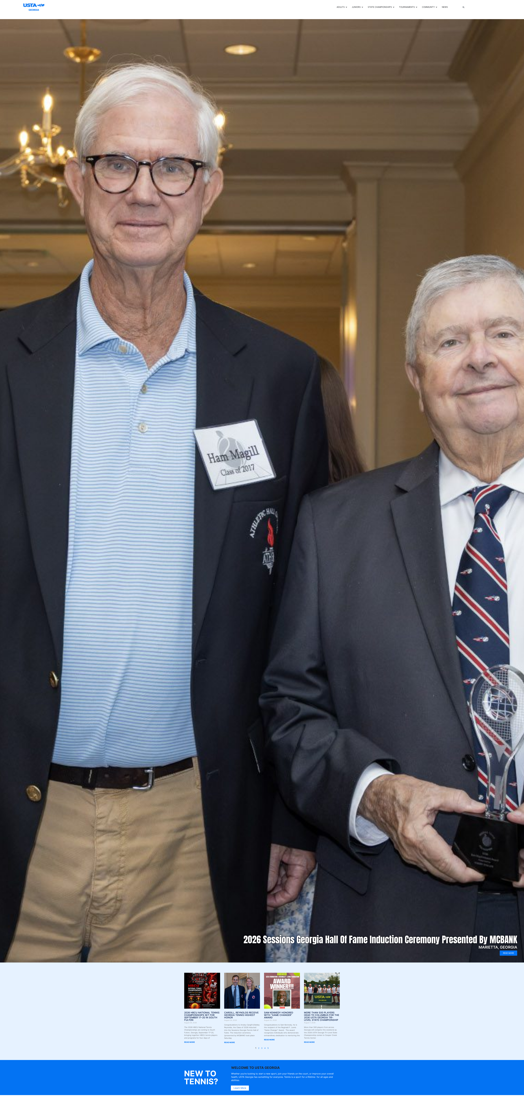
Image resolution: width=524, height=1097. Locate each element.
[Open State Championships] (394, 7)
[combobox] (482, 7)
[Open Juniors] (362, 7)
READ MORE (189, 1042)
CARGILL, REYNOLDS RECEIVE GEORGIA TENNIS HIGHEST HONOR (241, 1015)
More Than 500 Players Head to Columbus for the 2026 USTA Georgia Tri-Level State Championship (321, 1016)
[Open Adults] (346, 7)
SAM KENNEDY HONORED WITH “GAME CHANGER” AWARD (278, 1015)
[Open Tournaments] (417, 7)
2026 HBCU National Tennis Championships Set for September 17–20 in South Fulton (201, 1016)
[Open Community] (436, 7)
